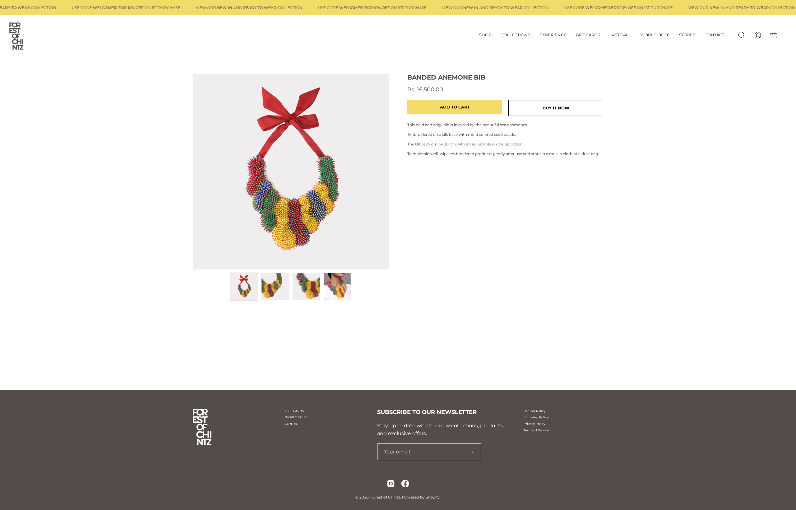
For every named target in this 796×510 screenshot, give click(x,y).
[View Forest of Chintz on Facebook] (405, 483)
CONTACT (292, 424)
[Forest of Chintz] (26, 35)
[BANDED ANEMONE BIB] (244, 287)
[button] (741, 35)
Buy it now (556, 108)
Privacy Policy (534, 424)
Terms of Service (536, 430)
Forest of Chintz (385, 497)
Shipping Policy (536, 417)
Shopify (433, 497)
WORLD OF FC (296, 417)
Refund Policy (534, 411)
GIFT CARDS (294, 411)
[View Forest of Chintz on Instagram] (391, 483)
